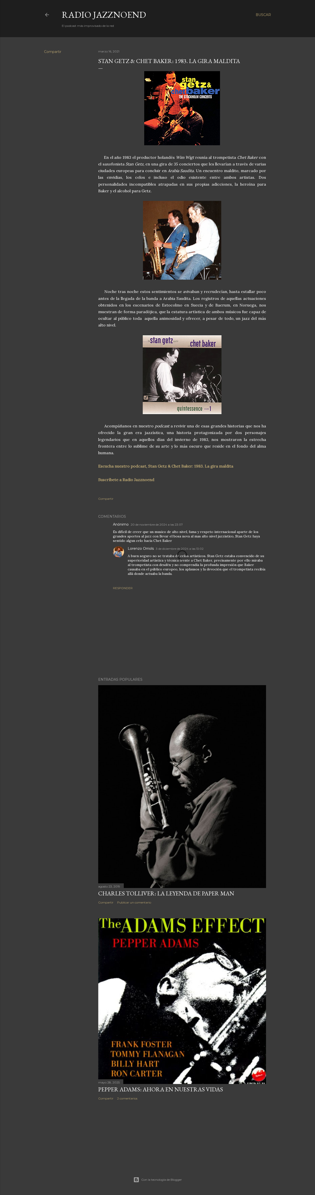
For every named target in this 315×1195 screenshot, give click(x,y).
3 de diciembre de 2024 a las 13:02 (180, 548)
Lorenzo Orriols (141, 548)
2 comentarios (127, 1098)
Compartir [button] (52, 51)
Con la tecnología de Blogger (161, 1179)
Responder (123, 588)
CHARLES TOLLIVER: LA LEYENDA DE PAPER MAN (166, 893)
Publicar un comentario (134, 902)
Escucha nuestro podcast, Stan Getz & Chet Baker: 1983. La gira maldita (165, 466)
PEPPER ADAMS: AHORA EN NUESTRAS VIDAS (160, 1089)
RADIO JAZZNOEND (104, 14)
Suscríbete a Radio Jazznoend (126, 479)
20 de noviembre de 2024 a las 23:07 (157, 524)
